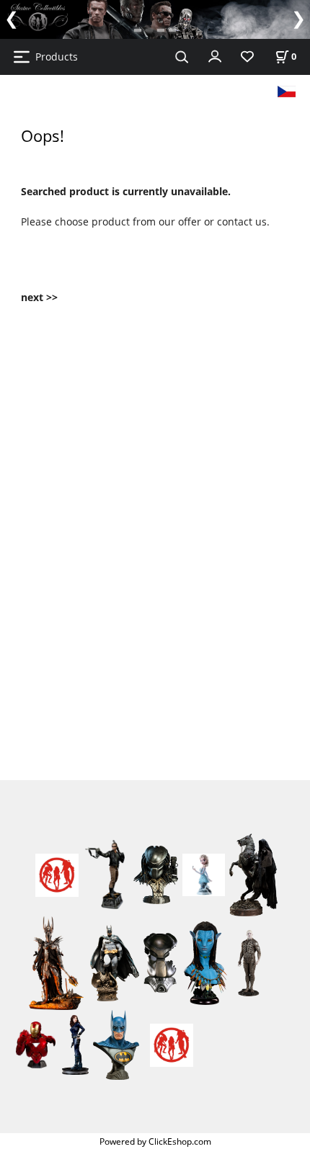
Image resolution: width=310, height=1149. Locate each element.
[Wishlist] (247, 57)
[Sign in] (215, 55)
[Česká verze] (287, 90)
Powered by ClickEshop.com (155, 1141)
